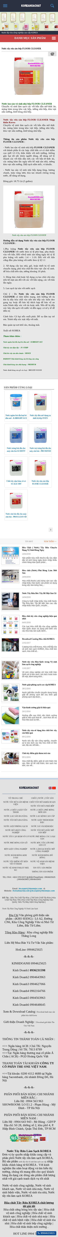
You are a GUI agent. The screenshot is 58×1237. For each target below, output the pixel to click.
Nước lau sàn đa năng (16, 816)
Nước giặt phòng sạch (16, 826)
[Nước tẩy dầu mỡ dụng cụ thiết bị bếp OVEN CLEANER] (40, 411)
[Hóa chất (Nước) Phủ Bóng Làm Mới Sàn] (10, 583)
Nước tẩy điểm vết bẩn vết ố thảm (15, 862)
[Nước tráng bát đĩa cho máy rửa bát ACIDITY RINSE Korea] (16, 444)
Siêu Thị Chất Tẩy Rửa (19, 898)
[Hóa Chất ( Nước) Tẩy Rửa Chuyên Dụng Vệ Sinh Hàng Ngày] (10, 564)
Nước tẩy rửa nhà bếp (42, 806)
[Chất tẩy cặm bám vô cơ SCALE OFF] (16, 477)
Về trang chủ (15, 798)
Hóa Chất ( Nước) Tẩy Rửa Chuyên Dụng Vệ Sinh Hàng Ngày (39, 548)
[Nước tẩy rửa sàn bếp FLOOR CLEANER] (29, 100)
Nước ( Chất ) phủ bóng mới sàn (42, 811)
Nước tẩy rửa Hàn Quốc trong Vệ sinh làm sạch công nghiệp (39, 663)
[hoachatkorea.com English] (50, 789)
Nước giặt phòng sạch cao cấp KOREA (39, 684)
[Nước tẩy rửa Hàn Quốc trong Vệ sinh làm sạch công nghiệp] (10, 679)
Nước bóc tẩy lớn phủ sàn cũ (42, 844)
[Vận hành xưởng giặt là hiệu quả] (10, 724)
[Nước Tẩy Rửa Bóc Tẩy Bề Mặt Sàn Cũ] (10, 610)
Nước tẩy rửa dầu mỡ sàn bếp (42, 831)
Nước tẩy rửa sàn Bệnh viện (15, 803)
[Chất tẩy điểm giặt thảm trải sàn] (10, 764)
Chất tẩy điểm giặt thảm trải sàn (36, 753)
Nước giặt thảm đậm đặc (42, 821)
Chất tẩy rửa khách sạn (42, 802)
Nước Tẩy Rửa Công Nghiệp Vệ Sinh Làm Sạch (20, 909)
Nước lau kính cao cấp (42, 816)
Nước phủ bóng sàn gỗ (15, 843)
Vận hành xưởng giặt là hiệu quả (36, 707)
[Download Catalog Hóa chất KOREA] (10, 651)
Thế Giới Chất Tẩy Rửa (41, 898)
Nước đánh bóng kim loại (16, 856)
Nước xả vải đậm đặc (42, 826)
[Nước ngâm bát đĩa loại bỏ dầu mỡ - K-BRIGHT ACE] (16, 411)
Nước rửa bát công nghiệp (15, 831)
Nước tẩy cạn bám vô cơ (16, 836)
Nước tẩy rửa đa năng (16, 820)
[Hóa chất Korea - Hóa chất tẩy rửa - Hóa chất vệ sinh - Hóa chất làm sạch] (29, 787)
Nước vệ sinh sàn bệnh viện (42, 862)
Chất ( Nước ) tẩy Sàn (42, 798)
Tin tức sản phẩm (42, 868)
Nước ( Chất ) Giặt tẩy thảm (15, 811)
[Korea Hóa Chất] (29, 4)
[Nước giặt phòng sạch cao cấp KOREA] (10, 701)
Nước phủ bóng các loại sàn (42, 837)
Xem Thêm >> (50, 541)
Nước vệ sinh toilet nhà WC (16, 869)
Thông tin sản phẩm (42, 872)
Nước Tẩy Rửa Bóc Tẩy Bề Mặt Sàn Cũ (39, 593)
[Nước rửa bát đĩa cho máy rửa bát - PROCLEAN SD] (16, 510)
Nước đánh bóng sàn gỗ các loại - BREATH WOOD (22, 370)
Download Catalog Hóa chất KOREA (38, 639)
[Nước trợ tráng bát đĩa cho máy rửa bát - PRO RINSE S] (40, 444)
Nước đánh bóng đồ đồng (42, 856)
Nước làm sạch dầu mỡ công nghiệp (42, 850)
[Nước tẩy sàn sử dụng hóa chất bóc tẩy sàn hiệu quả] (10, 743)
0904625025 (47, 1233)
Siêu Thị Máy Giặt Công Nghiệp (31, 902)
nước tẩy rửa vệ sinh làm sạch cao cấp (32, 1162)
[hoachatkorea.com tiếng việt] (54, 789)
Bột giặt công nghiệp (15, 849)
